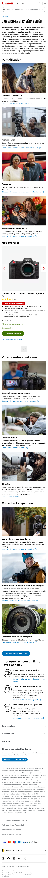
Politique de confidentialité (13, 825)
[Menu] (45, 3)
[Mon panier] (40, 3)
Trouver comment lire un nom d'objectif (18, 642)
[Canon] (7, 3)
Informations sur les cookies (13, 830)
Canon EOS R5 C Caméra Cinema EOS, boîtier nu (23, 294)
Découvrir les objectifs (11, 497)
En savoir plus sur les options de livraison (26, 680)
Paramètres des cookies (11, 834)
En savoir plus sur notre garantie (26, 700)
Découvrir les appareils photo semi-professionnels (22, 192)
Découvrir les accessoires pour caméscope (19, 401)
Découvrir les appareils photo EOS (15, 103)
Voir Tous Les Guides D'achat (16, 653)
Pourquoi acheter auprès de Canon (27, 718)
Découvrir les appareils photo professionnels (20, 148)
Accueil (5, 16)
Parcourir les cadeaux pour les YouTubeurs (19, 600)
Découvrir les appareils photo (14, 448)
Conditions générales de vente (14, 820)
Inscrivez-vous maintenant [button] (15, 759)
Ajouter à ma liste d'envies (13, 339)
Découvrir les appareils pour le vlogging (18, 236)
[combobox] (24, 9)
